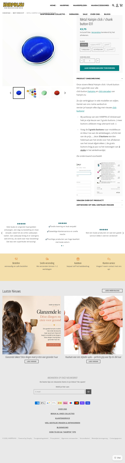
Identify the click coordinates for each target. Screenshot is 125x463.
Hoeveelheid (85, 57)
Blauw (84, 45)
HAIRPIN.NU (12, 438)
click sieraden (105, 91)
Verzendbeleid (85, 438)
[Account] (117, 5)
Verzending (96, 32)
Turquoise (85, 50)
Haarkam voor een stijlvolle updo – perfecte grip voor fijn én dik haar (93, 357)
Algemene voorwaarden (69, 438)
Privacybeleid (54, 438)
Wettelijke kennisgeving (100, 438)
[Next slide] (65, 93)
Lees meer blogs (112, 291)
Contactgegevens (116, 438)
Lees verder (31, 361)
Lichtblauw (98, 50)
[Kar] (121, 5)
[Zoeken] (113, 5)
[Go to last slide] (10, 93)
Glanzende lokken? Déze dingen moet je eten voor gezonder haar (31, 357)
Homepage (6, 13)
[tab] (61, 245)
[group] (19, 93)
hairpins (92, 91)
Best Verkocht (18, 13)
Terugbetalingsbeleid (41, 438)
